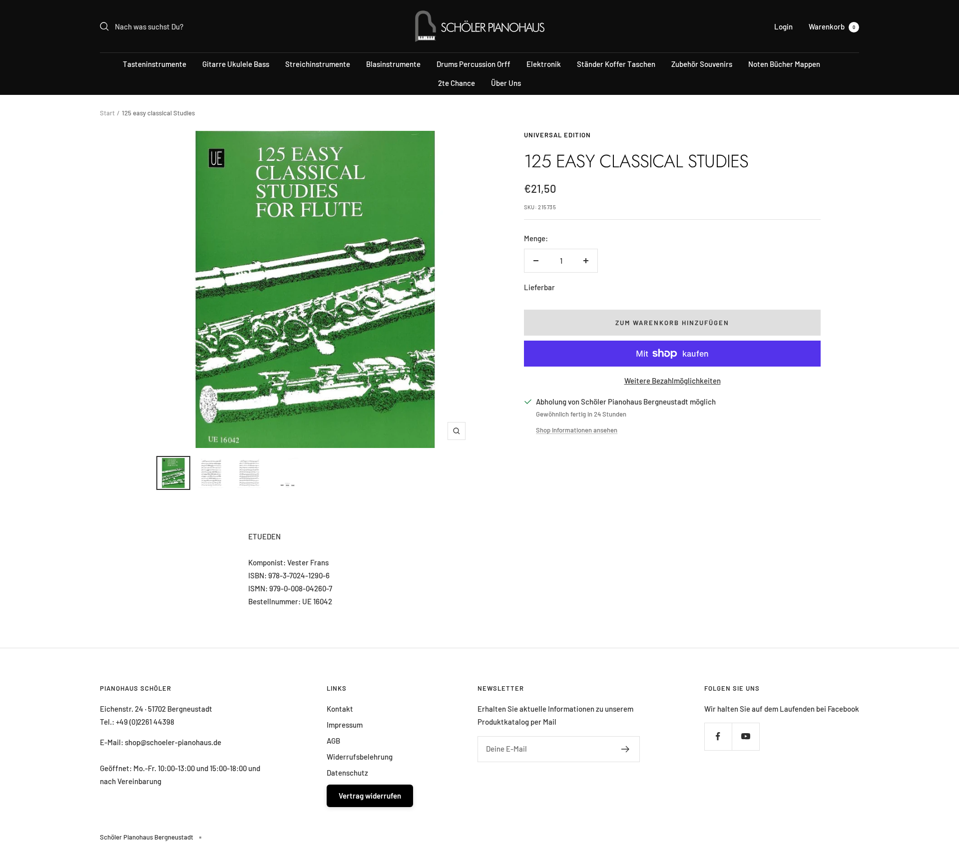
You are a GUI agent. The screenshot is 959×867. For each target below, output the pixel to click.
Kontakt (340, 708)
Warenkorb (832, 26)
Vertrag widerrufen (370, 795)
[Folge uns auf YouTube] (745, 736)
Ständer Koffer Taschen (616, 63)
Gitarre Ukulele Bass (235, 63)
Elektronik (543, 63)
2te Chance (456, 82)
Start (107, 113)
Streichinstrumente (317, 63)
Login (783, 26)
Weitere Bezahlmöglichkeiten (672, 380)
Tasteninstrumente (154, 63)
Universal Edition (557, 135)
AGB (333, 740)
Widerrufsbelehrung (360, 756)
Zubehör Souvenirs (701, 63)
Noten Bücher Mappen (784, 63)
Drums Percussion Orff (473, 63)
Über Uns (506, 82)
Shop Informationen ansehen (576, 430)
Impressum (345, 724)
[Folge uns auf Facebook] (718, 736)
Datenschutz (347, 772)
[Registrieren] (625, 749)
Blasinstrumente (393, 63)
